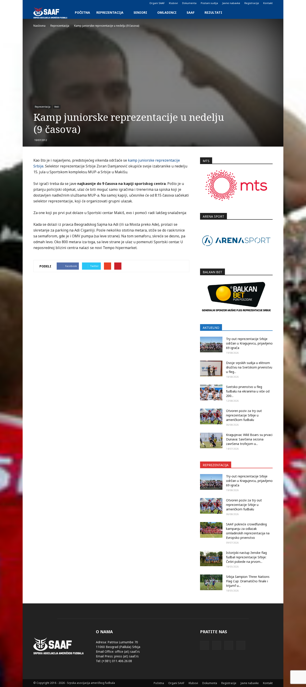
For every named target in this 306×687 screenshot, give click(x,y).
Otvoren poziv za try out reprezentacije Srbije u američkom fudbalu (244, 415)
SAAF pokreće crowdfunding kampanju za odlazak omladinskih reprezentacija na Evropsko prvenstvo (247, 531)
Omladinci (167, 12)
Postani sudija (209, 3)
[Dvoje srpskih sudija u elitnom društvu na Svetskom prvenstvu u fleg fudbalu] (211, 368)
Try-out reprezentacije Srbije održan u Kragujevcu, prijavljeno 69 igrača (249, 343)
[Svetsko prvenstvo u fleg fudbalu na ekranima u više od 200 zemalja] (211, 392)
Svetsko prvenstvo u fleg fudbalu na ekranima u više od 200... (247, 391)
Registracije (251, 3)
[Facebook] (36, 3)
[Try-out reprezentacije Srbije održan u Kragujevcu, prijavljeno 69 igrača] (211, 344)
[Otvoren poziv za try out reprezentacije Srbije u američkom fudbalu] (211, 416)
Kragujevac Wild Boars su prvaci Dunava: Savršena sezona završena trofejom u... (249, 439)
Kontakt (268, 3)
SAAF (190, 12)
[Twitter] (51, 3)
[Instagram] (44, 3)
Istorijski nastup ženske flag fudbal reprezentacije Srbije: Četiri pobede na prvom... (246, 557)
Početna (82, 12)
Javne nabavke (231, 3)
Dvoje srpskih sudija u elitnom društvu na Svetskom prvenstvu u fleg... (249, 367)
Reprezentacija (109, 12)
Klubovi (173, 3)
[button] (267, 12)
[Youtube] (59, 3)
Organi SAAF (157, 3)
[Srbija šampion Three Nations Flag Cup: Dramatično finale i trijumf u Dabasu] (211, 582)
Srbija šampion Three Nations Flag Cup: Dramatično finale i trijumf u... (247, 581)
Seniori (140, 12)
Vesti (56, 106)
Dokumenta (189, 3)
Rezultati (213, 12)
